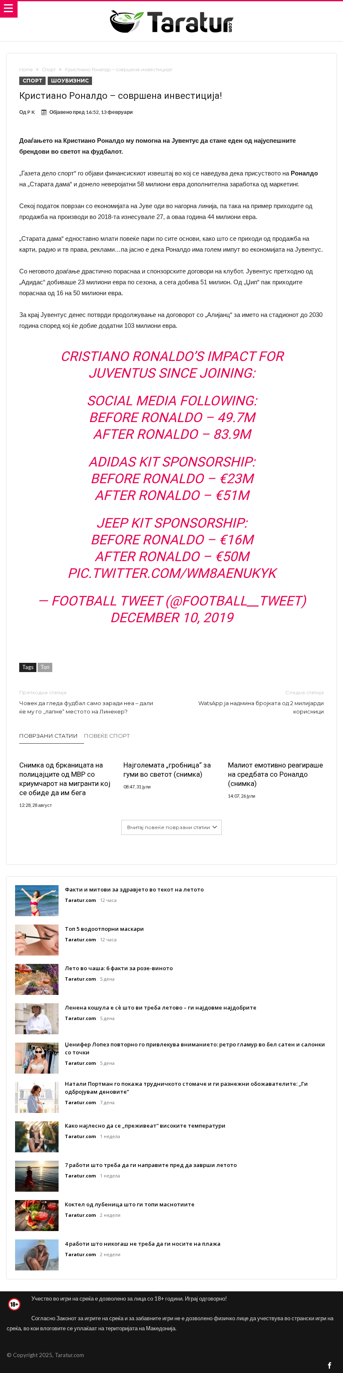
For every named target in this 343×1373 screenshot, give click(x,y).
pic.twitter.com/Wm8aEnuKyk (171, 573)
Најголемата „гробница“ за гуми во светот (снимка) (167, 769)
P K (31, 112)
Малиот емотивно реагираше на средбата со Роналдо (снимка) (275, 774)
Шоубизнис (70, 80)
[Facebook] (329, 1366)
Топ (45, 667)
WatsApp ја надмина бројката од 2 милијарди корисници (261, 702)
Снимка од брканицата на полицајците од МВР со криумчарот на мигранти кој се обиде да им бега (64, 779)
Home (26, 69)
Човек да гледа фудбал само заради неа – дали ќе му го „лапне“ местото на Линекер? (86, 702)
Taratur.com (80, 900)
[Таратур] (171, 9)
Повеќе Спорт (107, 735)
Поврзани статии (48, 735)
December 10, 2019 (171, 618)
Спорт (49, 69)
